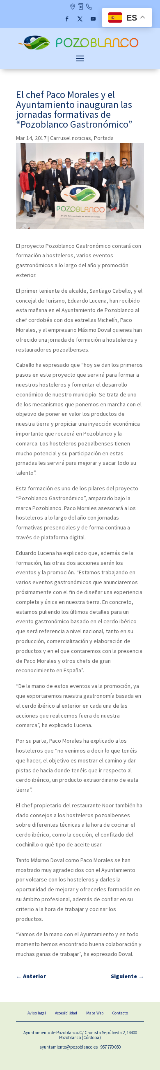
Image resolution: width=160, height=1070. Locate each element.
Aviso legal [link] (36, 1013)
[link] (80, 49)
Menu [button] (80, 58)
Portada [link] (104, 138)
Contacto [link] (89, 7)
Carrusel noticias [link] (70, 138)
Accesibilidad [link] (66, 1013)
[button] (67, 19)
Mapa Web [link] (94, 1013)
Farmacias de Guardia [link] (81, 7)
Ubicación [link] (72, 7)
